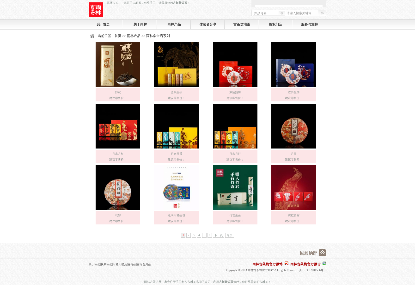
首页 (106, 24)
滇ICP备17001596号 (311, 270)
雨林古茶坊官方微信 (305, 264)
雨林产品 (174, 24)
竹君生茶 (235, 215)
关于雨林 (140, 24)
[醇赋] (118, 87)
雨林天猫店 (120, 264)
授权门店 (275, 24)
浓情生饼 (293, 92)
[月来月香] (176, 148)
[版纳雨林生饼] (176, 210)
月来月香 (176, 153)
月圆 (294, 153)
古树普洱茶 (144, 264)
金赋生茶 (176, 92)
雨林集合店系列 (158, 36)
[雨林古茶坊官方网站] (96, 9)
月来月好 (235, 153)
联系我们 (106, 264)
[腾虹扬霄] (293, 210)
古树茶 (132, 264)
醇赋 (118, 92)
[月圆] (293, 148)
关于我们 (94, 264)
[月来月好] (235, 148)
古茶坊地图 (241, 24)
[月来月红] (118, 148)
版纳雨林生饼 (176, 215)
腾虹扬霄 (293, 215)
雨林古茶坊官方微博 (267, 264)
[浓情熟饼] (235, 87)
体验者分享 (208, 24)
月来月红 (118, 153)
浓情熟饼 (235, 92)
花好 (118, 215)
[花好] (118, 210)
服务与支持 (309, 24)
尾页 (229, 235)
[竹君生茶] (235, 210)
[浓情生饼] (293, 87)
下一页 (218, 235)
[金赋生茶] (176, 87)
